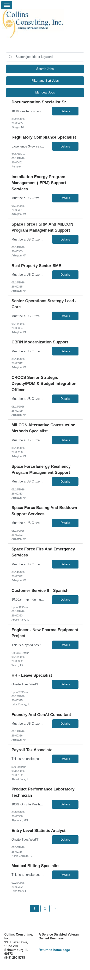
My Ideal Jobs (45, 92)
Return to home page (54, 950)
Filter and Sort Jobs (45, 80)
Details (65, 111)
